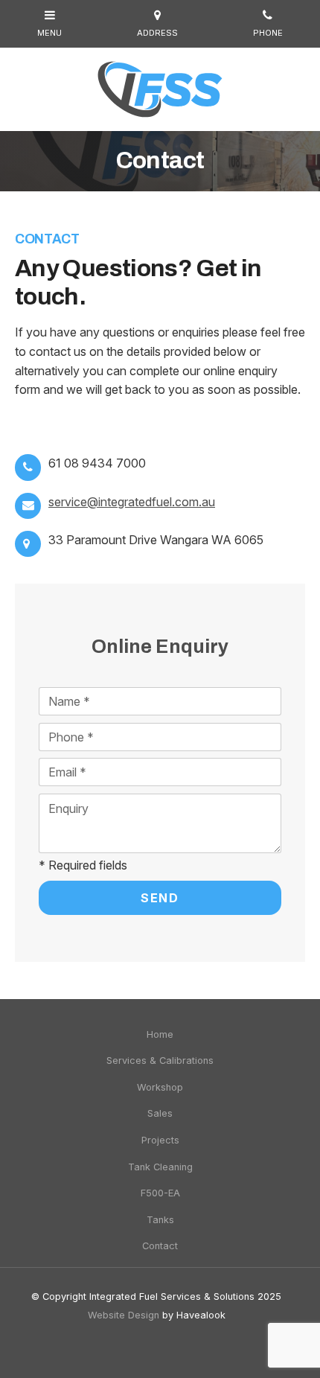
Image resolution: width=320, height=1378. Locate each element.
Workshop (160, 1087)
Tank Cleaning (160, 1167)
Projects (160, 1140)
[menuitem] (160, 1034)
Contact (160, 1245)
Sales (160, 1113)
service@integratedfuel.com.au (131, 501)
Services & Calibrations (160, 1060)
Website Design (123, 1315)
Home (160, 1034)
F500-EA (160, 1193)
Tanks (160, 1219)
